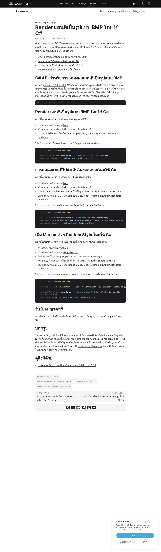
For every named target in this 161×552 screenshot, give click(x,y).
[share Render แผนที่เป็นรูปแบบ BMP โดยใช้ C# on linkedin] (73, 408)
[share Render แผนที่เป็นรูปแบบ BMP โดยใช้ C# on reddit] (78, 408)
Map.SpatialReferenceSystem (105, 191)
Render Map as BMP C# (85, 381)
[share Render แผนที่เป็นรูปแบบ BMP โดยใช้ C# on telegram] (94, 408)
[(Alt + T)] (27, 11)
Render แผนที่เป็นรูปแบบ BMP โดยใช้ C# (58, 61)
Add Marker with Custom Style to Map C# (54, 381)
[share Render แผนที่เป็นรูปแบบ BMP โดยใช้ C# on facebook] (84, 408)
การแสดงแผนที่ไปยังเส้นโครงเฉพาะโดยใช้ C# (61, 65)
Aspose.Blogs (49, 22)
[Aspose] (19, 4)
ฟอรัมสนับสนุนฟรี (63, 349)
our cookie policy (141, 530)
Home (20, 11)
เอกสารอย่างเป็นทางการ (90, 346)
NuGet (61, 96)
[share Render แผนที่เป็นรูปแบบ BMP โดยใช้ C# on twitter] (68, 408)
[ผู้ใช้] (143, 4)
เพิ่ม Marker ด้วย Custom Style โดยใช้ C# (59, 69)
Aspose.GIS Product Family (48, 376)
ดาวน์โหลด (103, 96)
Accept (135, 535)
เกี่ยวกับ (104, 4)
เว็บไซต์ (93, 4)
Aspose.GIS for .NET (55, 85)
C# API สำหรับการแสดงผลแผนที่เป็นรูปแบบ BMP (62, 57)
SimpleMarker (70, 252)
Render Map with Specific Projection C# (53, 387)
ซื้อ (73, 4)
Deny (145, 542)
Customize (125, 542)
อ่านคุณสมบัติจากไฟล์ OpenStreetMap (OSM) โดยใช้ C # (67, 365)
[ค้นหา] (149, 4)
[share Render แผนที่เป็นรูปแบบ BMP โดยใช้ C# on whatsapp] (89, 408)
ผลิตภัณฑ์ (64, 4)
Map (65, 125)
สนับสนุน (82, 4)
